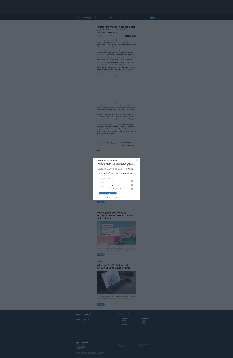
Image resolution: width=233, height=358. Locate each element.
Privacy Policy (123, 197)
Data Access (116, 197)
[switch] (131, 181)
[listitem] (116, 178)
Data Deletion (109, 197)
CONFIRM (108, 193)
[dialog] (116, 179)
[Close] (137, 160)
